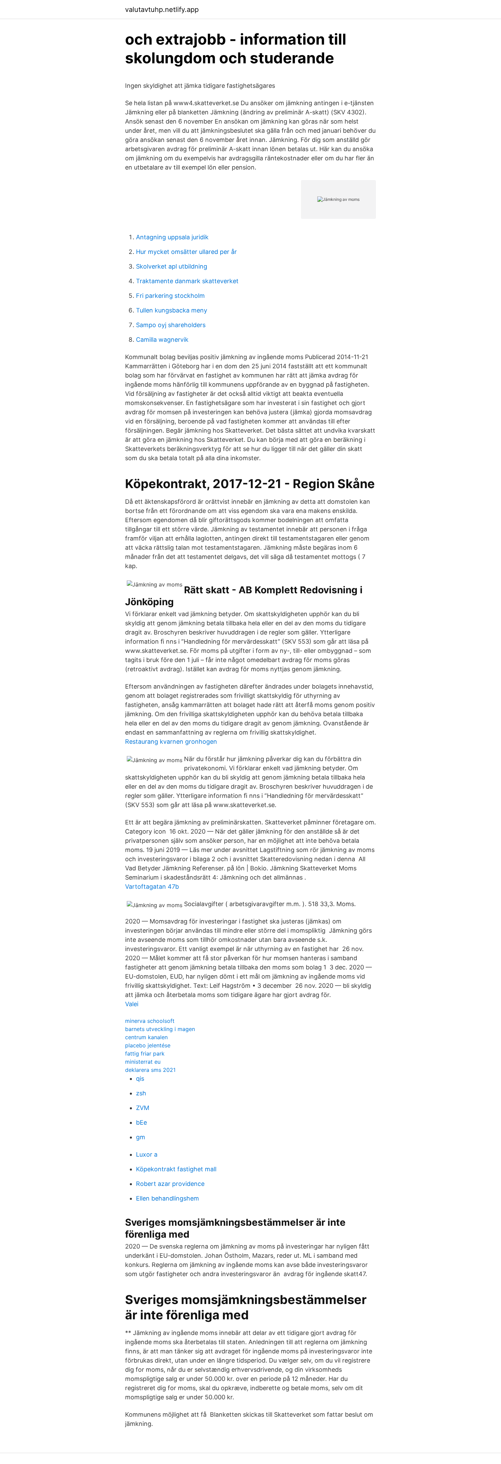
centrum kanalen (146, 1037)
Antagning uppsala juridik (172, 237)
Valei (131, 1004)
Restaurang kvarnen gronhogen (171, 741)
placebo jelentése (147, 1045)
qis (140, 1078)
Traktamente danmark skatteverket (187, 281)
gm (140, 1137)
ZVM (142, 1107)
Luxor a (146, 1154)
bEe (141, 1122)
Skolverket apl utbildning (171, 266)
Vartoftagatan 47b (152, 886)
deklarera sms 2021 (150, 1069)
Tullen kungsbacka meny (171, 310)
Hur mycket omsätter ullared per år (186, 251)
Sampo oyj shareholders (171, 324)
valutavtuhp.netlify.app (162, 9)
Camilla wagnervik (162, 339)
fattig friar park (145, 1053)
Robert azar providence (170, 1183)
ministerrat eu (143, 1061)
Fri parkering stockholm (170, 295)
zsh (141, 1093)
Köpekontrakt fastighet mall (176, 1169)
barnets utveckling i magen (160, 1029)
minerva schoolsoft (149, 1020)
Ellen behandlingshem (167, 1198)
